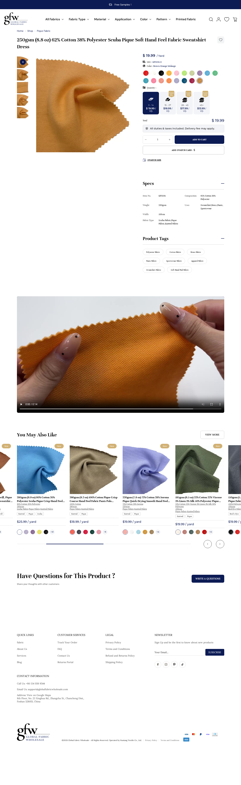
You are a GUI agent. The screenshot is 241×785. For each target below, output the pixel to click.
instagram (166, 664)
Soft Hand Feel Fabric (180, 270)
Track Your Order (67, 642)
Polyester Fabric (153, 252)
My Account (219, 19)
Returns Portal (65, 662)
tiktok (182, 664)
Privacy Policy (113, 642)
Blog (19, 662)
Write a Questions (207, 578)
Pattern (161, 19)
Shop (30, 30)
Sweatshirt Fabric (153, 270)
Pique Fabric (43, 30)
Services (21, 655)
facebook (158, 664)
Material (100, 19)
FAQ (60, 649)
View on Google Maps (39, 695)
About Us (22, 649)
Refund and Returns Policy (120, 655)
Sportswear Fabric (174, 261)
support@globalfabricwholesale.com (48, 689)
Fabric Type (77, 19)
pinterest (174, 664)
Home (20, 30)
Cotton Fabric (175, 252)
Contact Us (64, 655)
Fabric (20, 642)
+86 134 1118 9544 (35, 683)
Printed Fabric (186, 19)
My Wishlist (226, 19)
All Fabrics (52, 19)
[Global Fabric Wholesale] (16, 19)
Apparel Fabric (197, 261)
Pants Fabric (151, 261)
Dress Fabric (196, 252)
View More (212, 434)
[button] (208, 544)
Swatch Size (154, 160)
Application (123, 19)
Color (144, 19)
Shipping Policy (114, 662)
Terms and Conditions (118, 649)
